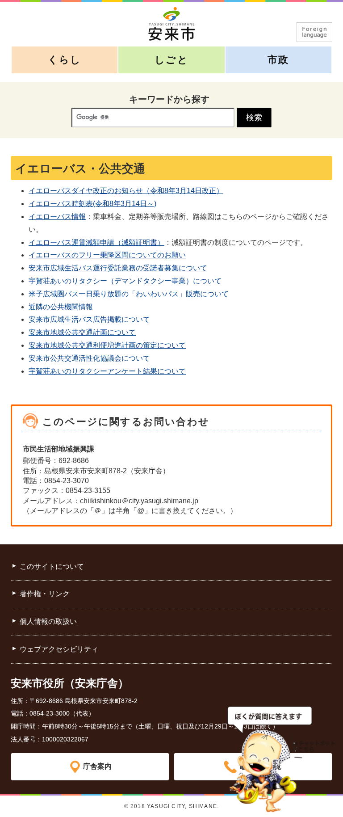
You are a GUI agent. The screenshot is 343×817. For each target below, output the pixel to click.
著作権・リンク (45, 594)
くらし (65, 59)
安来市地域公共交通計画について (82, 332)
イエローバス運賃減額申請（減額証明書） (96, 242)
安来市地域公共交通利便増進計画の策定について (107, 345)
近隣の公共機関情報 (61, 307)
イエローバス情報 (57, 216)
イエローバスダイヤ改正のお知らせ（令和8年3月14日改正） (126, 190)
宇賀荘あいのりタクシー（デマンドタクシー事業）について (125, 281)
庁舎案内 (97, 766)
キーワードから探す (169, 99)
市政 (278, 59)
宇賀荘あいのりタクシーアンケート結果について (107, 371)
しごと (171, 59)
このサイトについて (52, 566)
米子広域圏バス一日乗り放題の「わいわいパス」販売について (129, 294)
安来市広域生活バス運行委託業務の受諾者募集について (118, 268)
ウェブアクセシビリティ (59, 649)
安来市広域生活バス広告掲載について (89, 319)
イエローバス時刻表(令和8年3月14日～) (92, 203)
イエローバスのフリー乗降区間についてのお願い (107, 255)
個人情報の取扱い (48, 621)
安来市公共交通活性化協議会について (89, 358)
